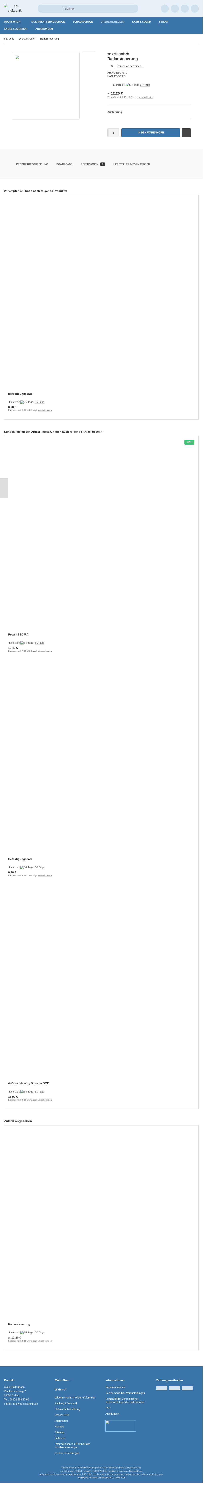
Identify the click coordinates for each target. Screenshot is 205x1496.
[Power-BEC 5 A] (101, 537)
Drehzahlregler (112, 21)
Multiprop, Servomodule (48, 21)
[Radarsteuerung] (101, 1226)
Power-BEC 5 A (18, 634)
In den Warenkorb (150, 132)
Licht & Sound (141, 21)
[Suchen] (134, 8)
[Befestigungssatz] (101, 296)
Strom (163, 21)
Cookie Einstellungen (67, 1453)
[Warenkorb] (185, 9)
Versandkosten (146, 97)
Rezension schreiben (129, 66)
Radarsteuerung (19, 1324)
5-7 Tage (145, 84)
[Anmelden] (165, 9)
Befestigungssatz (20, 393)
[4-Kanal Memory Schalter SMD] (101, 986)
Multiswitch (12, 21)
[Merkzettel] (175, 9)
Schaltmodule (83, 21)
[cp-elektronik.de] (184, 54)
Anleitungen (44, 29)
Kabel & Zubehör (15, 29)
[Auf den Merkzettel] (186, 132)
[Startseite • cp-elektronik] (14, 10)
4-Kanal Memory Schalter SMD (28, 1083)
